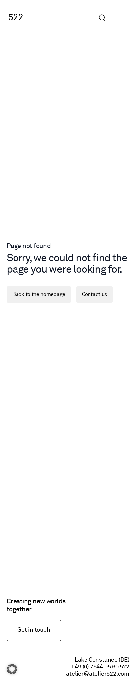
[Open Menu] (119, 18)
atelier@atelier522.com (97, 674)
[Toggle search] (102, 18)
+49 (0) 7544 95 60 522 (100, 667)
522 (15, 17)
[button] (12, 669)
